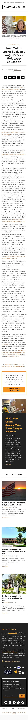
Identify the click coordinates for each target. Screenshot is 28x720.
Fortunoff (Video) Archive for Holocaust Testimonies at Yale (13, 220)
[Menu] (24, 7)
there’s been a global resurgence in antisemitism (13, 153)
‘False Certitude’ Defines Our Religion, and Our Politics (13, 503)
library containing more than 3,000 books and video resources (13, 257)
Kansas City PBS (12, 633)
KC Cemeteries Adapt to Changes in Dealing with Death (12, 598)
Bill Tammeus (17, 70)
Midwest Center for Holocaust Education (13, 88)
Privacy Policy (12, 712)
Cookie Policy (19, 712)
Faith (22, 364)
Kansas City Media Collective (9, 652)
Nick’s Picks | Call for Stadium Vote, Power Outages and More (13, 425)
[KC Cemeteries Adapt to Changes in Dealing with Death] (14, 584)
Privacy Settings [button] (5, 712)
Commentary (14, 44)
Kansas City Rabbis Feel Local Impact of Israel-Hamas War (13, 551)
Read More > (5, 517)
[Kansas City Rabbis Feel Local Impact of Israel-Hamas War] (14, 537)
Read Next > (8, 464)
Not (13, 352)
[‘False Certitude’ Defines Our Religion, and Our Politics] (14, 491)
